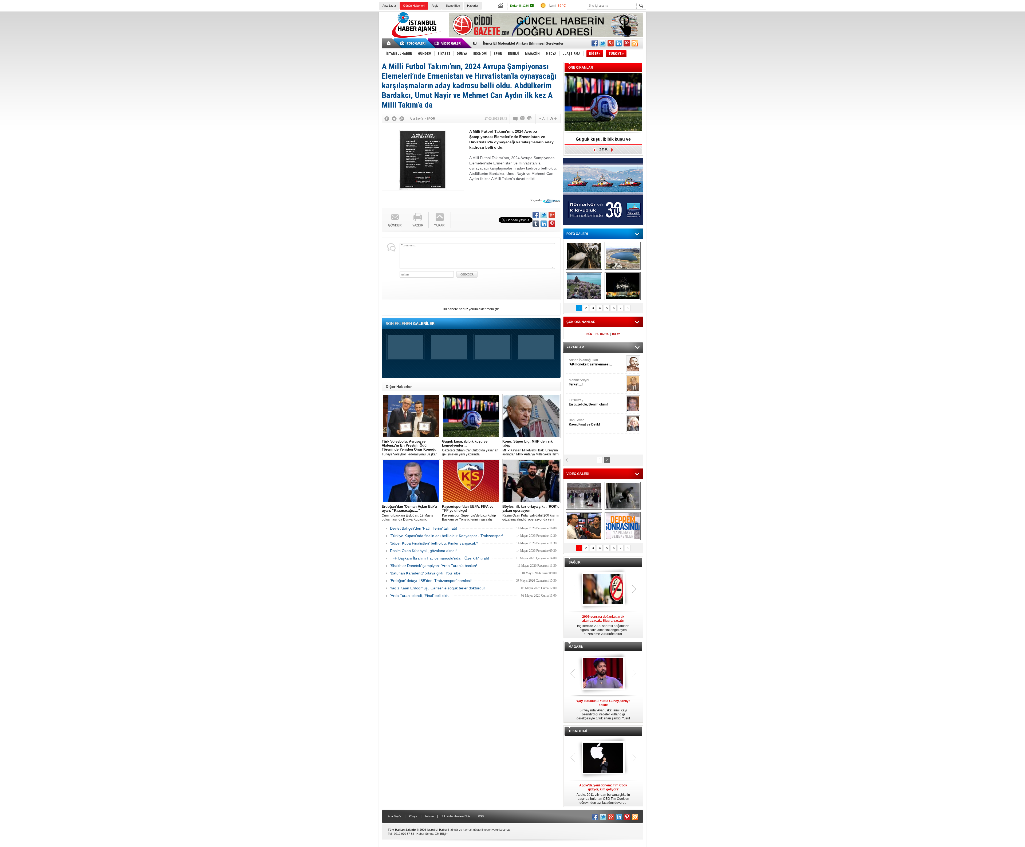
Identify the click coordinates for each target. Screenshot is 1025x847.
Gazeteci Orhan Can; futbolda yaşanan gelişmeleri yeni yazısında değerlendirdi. (470, 447)
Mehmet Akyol (579, 382)
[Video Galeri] (448, 43)
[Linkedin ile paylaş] (619, 43)
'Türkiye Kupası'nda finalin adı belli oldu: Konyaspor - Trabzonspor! (446, 536)
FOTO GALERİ (577, 234)
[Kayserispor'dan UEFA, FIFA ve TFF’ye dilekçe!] (471, 481)
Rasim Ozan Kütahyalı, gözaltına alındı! (423, 551)
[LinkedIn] (544, 223)
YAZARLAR (575, 347)
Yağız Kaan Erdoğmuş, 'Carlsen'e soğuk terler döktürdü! (437, 588)
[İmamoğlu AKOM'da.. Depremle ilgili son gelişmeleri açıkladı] (584, 526)
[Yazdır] (529, 118)
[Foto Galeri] (413, 43)
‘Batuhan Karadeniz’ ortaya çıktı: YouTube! (426, 573)
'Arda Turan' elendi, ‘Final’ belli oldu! (420, 595)
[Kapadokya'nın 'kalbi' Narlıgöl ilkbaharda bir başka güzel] (623, 256)
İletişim (429, 816)
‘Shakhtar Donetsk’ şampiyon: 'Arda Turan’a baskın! (433, 566)
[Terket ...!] (633, 383)
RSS (481, 816)
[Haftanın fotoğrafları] (623, 286)
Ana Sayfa (389, 5)
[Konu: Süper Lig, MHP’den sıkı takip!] (531, 416)
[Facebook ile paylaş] (595, 43)
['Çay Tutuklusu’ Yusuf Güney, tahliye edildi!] (603, 673)
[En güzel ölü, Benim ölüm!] (633, 403)
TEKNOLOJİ (578, 731)
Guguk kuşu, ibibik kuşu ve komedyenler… (518, 43)
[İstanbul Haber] (415, 37)
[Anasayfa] (389, 43)
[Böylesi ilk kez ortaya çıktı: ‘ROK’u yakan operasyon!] (531, 481)
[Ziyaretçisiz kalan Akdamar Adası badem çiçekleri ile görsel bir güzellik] (584, 286)
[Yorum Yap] (515, 118)
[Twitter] (394, 118)
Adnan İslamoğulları (590, 362)
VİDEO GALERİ (577, 474)
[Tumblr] (536, 223)
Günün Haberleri (413, 5)
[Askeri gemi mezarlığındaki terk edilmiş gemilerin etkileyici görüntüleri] (584, 256)
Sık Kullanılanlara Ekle (455, 816)
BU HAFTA (602, 334)
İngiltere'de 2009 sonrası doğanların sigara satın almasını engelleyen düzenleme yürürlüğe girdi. (603, 625)
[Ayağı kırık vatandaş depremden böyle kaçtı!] (623, 496)
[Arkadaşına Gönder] (522, 118)
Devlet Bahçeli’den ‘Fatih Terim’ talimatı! (423, 528)
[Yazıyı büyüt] (553, 118)
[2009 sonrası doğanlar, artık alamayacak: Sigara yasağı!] (603, 589)
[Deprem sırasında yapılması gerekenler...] (623, 526)
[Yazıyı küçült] (541, 118)
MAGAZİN (576, 647)
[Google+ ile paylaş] (611, 43)
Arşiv (435, 5)
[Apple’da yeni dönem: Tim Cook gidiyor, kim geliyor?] (603, 758)
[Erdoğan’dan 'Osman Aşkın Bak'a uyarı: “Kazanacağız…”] (411, 481)
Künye (413, 816)
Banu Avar (584, 422)
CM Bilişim (441, 833)
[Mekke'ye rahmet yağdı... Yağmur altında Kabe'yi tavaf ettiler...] (584, 496)
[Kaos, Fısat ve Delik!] (633, 423)
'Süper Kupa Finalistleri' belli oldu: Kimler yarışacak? (434, 543)
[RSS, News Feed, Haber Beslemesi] (635, 43)
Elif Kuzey (588, 402)
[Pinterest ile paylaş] (627, 43)
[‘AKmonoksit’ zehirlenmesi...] (633, 363)
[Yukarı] (440, 220)
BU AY (616, 334)
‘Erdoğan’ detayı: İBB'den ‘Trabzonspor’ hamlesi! (431, 580)
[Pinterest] (552, 223)
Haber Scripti (424, 833)
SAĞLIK (575, 562)
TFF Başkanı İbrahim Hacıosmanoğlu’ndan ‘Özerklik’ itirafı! (439, 558)
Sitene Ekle (453, 5)
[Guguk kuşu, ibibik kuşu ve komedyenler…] (471, 416)
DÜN (589, 334)
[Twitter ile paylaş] (603, 43)
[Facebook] (386, 118)
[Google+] (401, 118)
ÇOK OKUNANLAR (581, 322)
